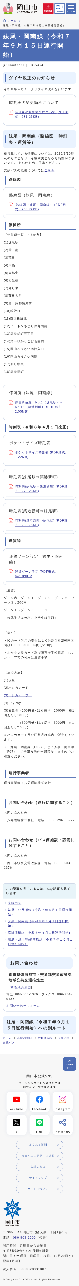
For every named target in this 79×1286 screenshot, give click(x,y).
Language (59, 11)
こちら (49, 170)
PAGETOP (69, 1066)
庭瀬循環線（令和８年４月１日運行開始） (40, 932)
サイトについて (38, 1188)
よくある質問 (38, 1144)
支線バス (14, 903)
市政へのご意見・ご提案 (38, 1155)
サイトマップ (38, 1177)
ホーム (12, 20)
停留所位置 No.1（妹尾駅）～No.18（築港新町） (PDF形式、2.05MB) (40, 407)
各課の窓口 (24, 1038)
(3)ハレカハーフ (18, 695)
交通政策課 (45, 1038)
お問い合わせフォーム (23, 1005)
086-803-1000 (24, 1237)
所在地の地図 (21, 987)
